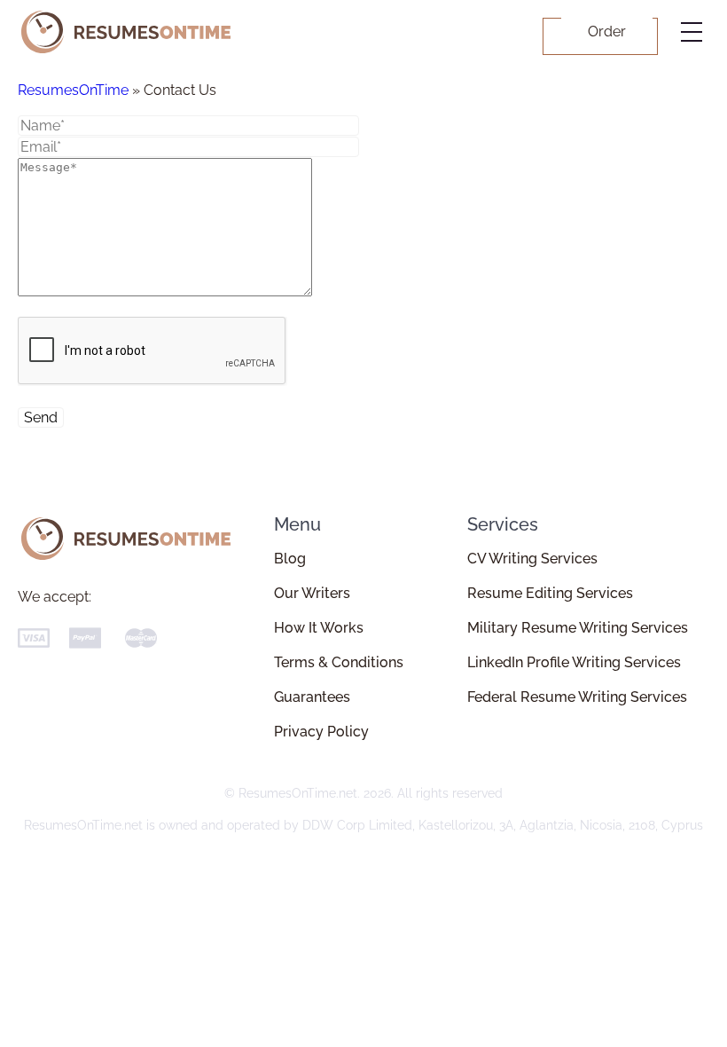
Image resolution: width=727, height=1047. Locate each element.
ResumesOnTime (73, 90)
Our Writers (312, 593)
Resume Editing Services (550, 593)
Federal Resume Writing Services (577, 697)
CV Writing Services (532, 558)
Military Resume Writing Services (577, 627)
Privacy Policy (321, 731)
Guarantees (312, 697)
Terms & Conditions (338, 662)
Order (607, 31)
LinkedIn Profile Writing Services (574, 662)
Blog (290, 558)
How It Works (319, 627)
